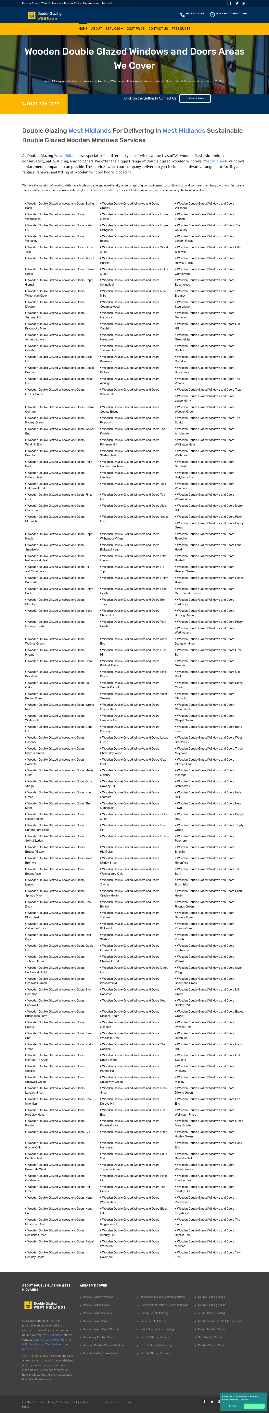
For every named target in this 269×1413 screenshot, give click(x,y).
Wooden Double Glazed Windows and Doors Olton (134, 1132)
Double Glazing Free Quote (100, 1353)
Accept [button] (254, 1406)
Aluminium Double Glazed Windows (162, 1297)
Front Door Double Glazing (157, 1329)
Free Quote (181, 28)
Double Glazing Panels (154, 1337)
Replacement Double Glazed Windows (164, 1305)
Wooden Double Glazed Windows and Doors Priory (210, 621)
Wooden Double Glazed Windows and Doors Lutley (135, 578)
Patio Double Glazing (153, 1321)
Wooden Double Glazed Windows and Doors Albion (135, 505)
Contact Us (158, 28)
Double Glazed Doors (96, 1305)
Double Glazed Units (96, 1321)
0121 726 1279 (195, 13)
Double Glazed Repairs (97, 1313)
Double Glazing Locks (211, 1305)
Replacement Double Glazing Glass (220, 1321)
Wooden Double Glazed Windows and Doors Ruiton (135, 836)
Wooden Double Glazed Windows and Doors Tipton (210, 389)
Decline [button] (232, 1406)
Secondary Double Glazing (99, 1337)
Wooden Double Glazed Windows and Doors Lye (58, 1132)
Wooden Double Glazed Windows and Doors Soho (59, 610)
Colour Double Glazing (212, 1329)
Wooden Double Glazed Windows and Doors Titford (60, 258)
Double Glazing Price (211, 1345)
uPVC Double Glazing (211, 1313)
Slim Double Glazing (210, 1337)
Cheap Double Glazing (154, 1313)
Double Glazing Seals (211, 1297)
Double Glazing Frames (155, 1353)
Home (83, 28)
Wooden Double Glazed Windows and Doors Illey (133, 1000)
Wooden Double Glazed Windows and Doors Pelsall (60, 1241)
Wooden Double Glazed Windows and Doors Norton (60, 1197)
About (96, 28)
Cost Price (136, 28)
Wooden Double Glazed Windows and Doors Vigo (134, 483)
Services (113, 28)
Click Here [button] (244, 1400)
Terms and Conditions (108, 1402)
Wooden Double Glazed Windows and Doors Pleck (209, 516)
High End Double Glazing (156, 1345)
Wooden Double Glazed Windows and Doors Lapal (59, 661)
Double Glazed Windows (98, 1297)
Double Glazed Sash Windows (102, 1329)
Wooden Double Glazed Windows (104, 1345)
